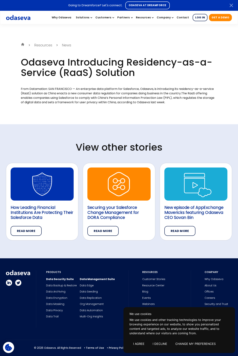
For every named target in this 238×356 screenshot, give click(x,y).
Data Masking (55, 304)
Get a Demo (220, 17)
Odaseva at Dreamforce (147, 5)
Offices (209, 291)
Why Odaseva (214, 279)
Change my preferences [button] (195, 344)
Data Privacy (54, 310)
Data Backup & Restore (61, 285)
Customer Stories (153, 279)
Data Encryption (56, 298)
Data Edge (87, 285)
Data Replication (91, 298)
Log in (200, 17)
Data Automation (91, 310)
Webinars (148, 304)
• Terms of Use (94, 348)
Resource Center (153, 285)
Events (146, 298)
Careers (210, 298)
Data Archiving (55, 291)
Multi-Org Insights (91, 316)
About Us (210, 285)
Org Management (92, 304)
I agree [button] (138, 344)
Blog (145, 291)
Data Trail (52, 316)
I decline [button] (160, 344)
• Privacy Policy (117, 348)
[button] (83, 17)
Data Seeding (89, 291)
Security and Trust (216, 304)
